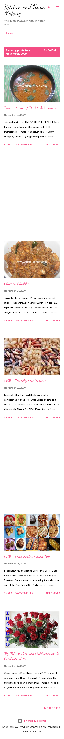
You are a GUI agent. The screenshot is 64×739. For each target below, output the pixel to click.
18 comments (24, 320)
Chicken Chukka (16, 283)
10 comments (24, 593)
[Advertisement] (32, 194)
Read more (53, 144)
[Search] (50, 6)
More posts (52, 708)
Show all (51, 50)
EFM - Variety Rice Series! (25, 380)
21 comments (24, 417)
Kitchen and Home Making (24, 10)
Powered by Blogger (34, 720)
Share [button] (8, 144)
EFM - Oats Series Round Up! (27, 556)
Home (9, 33)
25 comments (24, 144)
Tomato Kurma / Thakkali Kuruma (29, 107)
